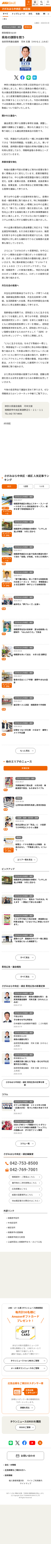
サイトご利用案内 (34, 1481)
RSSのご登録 (24, 1427)
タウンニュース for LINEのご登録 (25, 1361)
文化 (30, 14)
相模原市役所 (13, 1218)
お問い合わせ (28, 1455)
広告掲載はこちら (19, 1189)
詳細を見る (25, 1408)
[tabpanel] (25, 58)
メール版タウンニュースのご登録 (25, 1368)
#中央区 (7, 423)
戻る (5, 19)
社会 (38, 14)
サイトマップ (25, 1483)
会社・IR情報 (10, 1465)
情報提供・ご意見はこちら (23, 1177)
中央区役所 (12, 1223)
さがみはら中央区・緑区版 (16, 9)
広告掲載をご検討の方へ (15, 1470)
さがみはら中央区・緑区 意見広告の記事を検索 (25, 1083)
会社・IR (35, 4)
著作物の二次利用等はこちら (24, 1183)
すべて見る (25, 957)
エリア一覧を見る (24, 860)
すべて (5, 14)
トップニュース (18, 14)
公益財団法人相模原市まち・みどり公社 (25, 1242)
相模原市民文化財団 (16, 1237)
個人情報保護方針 (16, 1481)
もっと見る (25, 751)
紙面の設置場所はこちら (22, 1195)
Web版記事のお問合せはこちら (25, 1201)
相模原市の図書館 (15, 1232)
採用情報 (8, 1475)
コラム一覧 (25, 1143)
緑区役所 (11, 1227)
